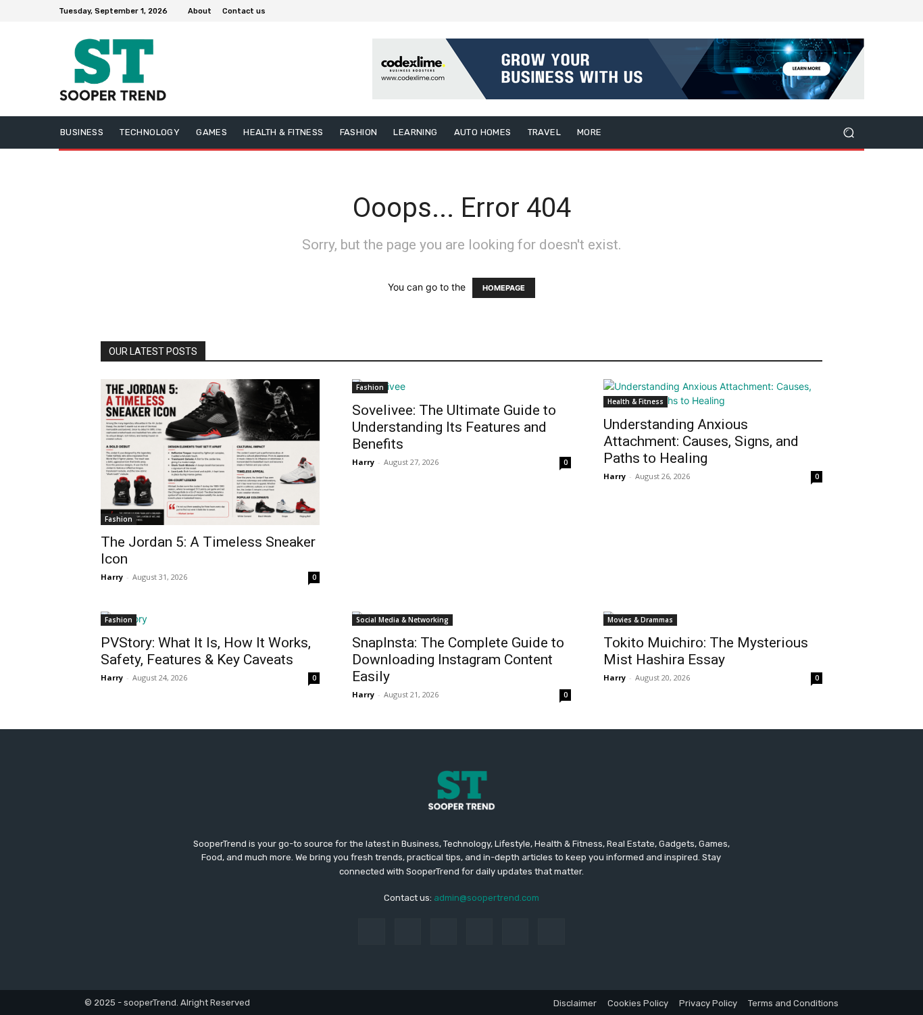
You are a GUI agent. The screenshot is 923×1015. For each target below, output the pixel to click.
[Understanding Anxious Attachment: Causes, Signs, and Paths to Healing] (712, 393)
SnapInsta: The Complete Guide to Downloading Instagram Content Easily (458, 660)
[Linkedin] (443, 931)
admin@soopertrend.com (486, 898)
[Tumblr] (515, 931)
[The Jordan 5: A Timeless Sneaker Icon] (210, 452)
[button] (848, 133)
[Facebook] (791, 11)
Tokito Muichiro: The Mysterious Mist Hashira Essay (705, 651)
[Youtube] (856, 11)
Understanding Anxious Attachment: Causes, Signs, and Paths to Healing (701, 441)
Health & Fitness (635, 401)
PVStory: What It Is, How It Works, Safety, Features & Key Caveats (206, 651)
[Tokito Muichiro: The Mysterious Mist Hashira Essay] (712, 619)
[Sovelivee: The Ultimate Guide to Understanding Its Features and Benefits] (461, 386)
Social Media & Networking (402, 619)
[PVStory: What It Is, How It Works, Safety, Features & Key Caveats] (210, 619)
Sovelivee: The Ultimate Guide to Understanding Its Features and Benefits (454, 427)
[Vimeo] (840, 11)
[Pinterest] (479, 931)
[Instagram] (807, 11)
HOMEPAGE (503, 288)
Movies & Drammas (640, 619)
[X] (824, 11)
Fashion (118, 519)
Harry (112, 577)
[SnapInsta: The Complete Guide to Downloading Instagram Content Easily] (461, 619)
